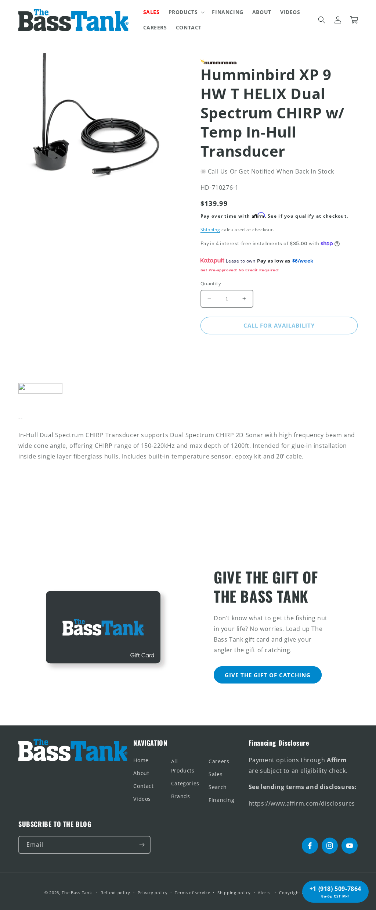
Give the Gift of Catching (268, 675)
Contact (143, 785)
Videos (142, 798)
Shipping (210, 229)
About (141, 773)
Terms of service (192, 892)
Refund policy (115, 892)
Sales (216, 774)
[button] (186, 12)
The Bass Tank (77, 892)
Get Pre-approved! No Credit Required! (239, 269)
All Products (183, 766)
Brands (180, 796)
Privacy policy (153, 892)
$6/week (303, 260)
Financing (221, 799)
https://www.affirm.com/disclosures (302, 803)
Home (140, 760)
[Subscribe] (142, 845)
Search (218, 787)
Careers (219, 761)
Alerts (264, 892)
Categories (185, 783)
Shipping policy (234, 892)
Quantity (210, 283)
